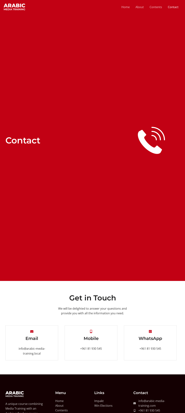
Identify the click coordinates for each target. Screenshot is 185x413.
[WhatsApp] (150, 331)
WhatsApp (150, 338)
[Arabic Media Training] (14, 7)
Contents (156, 7)
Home (125, 7)
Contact (173, 7)
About (139, 7)
